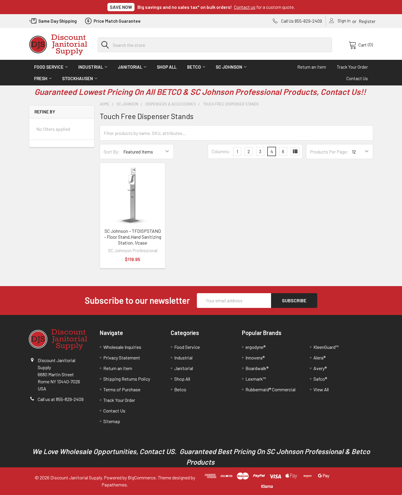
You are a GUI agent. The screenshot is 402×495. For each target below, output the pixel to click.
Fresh (40, 78)
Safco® (320, 379)
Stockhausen (77, 78)
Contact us (244, 7)
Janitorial (130, 67)
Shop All (167, 67)
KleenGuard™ (326, 347)
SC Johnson (229, 67)
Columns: (221, 151)
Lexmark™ (255, 379)
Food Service (49, 67)
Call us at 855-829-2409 (61, 399)
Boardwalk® (256, 368)
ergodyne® (255, 347)
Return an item (311, 67)
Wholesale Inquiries (122, 347)
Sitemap (111, 421)
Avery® (320, 368)
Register (367, 21)
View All (321, 389)
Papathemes (114, 484)
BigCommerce (142, 477)
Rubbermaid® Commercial (270, 389)
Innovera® (255, 357)
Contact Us (357, 78)
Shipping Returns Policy (126, 379)
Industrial (90, 67)
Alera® (319, 357)
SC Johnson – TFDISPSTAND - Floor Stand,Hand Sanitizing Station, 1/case (132, 236)
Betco (194, 67)
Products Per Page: (329, 151)
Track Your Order (352, 67)
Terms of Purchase (121, 389)
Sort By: (112, 151)
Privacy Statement (121, 357)
